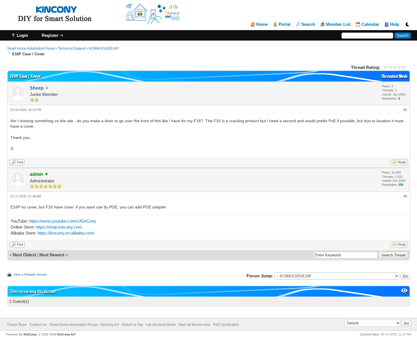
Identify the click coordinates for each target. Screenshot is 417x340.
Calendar (370, 24)
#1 (405, 109)
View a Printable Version (30, 274)
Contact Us (38, 325)
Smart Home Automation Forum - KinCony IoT (84, 325)
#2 (405, 196)
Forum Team (17, 325)
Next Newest (51, 254)
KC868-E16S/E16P (104, 48)
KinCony (30, 334)
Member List (338, 24)
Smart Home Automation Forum (31, 48)
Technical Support (72, 48)
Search (308, 24)
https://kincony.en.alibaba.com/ (65, 233)
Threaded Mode (394, 76)
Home (262, 24)
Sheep (37, 88)
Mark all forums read (194, 325)
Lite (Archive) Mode (161, 325)
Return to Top (132, 325)
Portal (284, 24)
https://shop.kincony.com (59, 227)
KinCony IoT (66, 334)
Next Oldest (24, 254)
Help (394, 24)
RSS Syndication (226, 325)
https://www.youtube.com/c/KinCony (62, 221)
